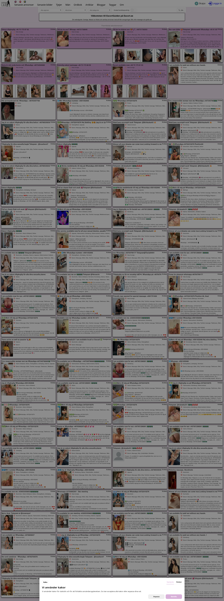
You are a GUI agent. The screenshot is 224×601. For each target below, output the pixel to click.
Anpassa (156, 596)
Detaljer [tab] (179, 582)
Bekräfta (174, 596)
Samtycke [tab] (170, 582)
